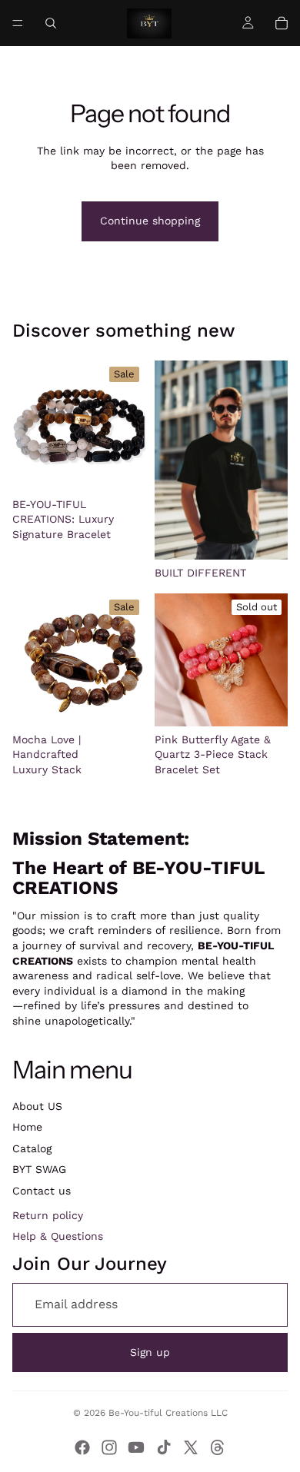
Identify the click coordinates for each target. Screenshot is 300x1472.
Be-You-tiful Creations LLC (168, 1412)
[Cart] (281, 23)
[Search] (51, 23)
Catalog (32, 1148)
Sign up (150, 1352)
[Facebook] (82, 1447)
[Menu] (17, 23)
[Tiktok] (164, 1447)
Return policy (47, 1215)
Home (27, 1127)
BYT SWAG (39, 1169)
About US (37, 1106)
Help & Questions (57, 1236)
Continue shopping (150, 220)
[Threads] (217, 1447)
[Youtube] (136, 1447)
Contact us (41, 1191)
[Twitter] (191, 1447)
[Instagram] (109, 1447)
